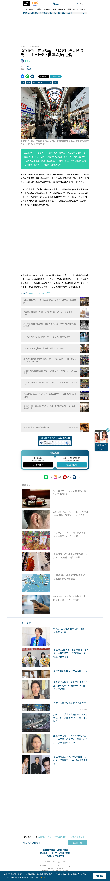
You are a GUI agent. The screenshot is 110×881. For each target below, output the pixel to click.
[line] (47, 862)
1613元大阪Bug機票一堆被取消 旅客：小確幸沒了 (45, 348)
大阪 (34, 82)
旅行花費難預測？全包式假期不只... (70, 670)
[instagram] (59, 862)
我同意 (99, 875)
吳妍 (28, 66)
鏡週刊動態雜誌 (60, 837)
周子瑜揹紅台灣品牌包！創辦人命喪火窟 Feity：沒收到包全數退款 (49, 325)
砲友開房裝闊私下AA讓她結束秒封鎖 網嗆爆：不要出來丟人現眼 (49, 313)
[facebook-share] (22, 76)
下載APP (53, 853)
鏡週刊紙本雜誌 (44, 837)
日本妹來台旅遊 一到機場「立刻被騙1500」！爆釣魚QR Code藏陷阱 (50, 395)
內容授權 (43, 853)
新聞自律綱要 (64, 853)
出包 (55, 82)
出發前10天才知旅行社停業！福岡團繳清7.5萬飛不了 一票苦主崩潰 (50, 371)
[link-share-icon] (32, 76)
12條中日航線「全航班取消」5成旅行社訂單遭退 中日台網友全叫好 (50, 383)
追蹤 (59, 477)
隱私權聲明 (44, 877)
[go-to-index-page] (56, 3)
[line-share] (27, 76)
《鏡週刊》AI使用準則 (55, 856)
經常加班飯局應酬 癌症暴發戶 (36, 427)
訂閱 (69, 477)
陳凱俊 (28, 69)
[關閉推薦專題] (108, 430)
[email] (64, 862)
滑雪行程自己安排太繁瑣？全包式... (70, 703)
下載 (78, 477)
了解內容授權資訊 (76, 837)
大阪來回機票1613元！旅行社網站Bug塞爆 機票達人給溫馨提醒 (50, 301)
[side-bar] (86, 3)
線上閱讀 (77, 842)
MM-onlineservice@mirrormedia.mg (58, 866)
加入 (50, 477)
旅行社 (40, 82)
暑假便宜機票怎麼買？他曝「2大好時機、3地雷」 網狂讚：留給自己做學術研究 (49, 360)
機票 (28, 82)
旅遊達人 (48, 82)
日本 (22, 82)
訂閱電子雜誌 (62, 850)
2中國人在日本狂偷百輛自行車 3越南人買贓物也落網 (46, 336)
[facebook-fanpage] (54, 862)
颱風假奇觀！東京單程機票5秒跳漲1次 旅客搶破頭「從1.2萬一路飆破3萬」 (50, 407)
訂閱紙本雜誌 (26, 4)
